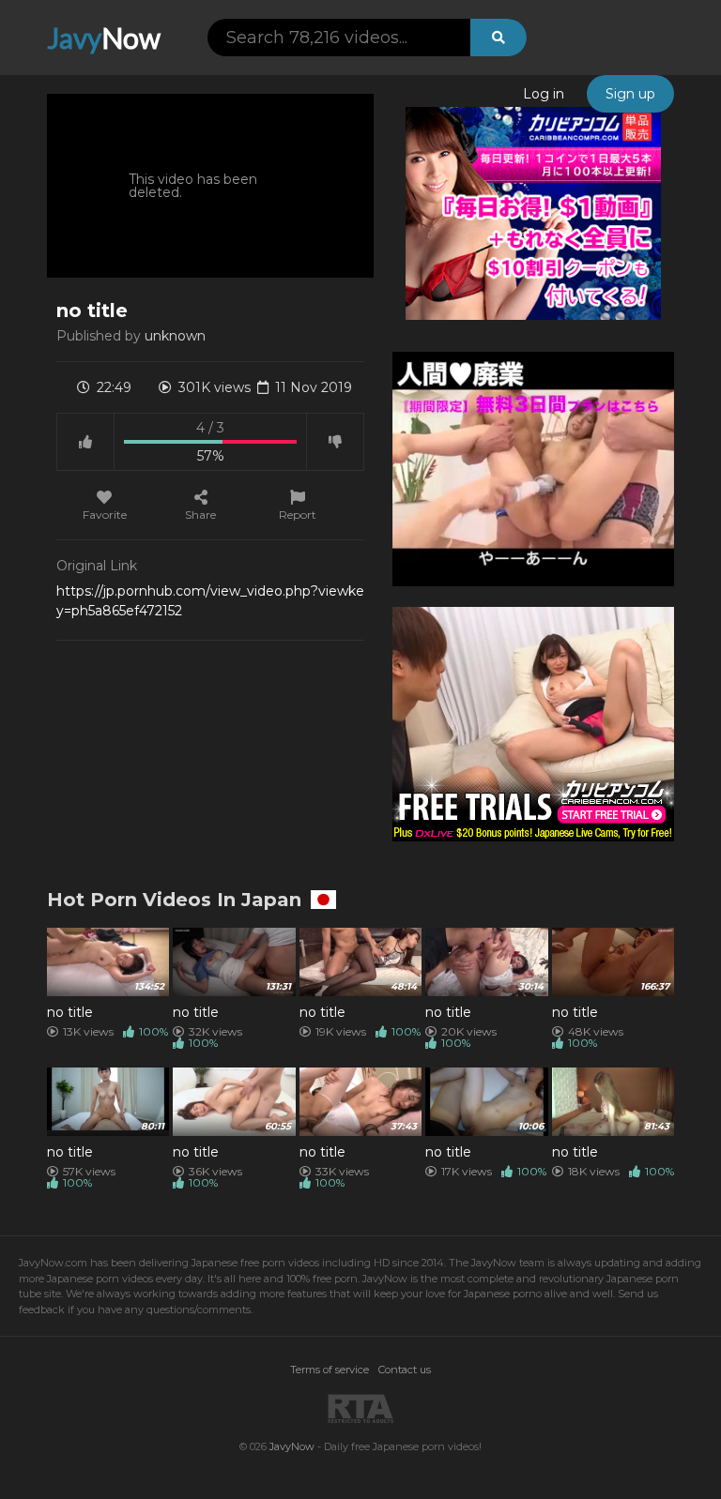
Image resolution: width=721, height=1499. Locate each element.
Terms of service (329, 1369)
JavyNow (291, 1446)
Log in (543, 93)
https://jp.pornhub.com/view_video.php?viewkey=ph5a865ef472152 (210, 601)
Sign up (630, 93)
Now (104, 37)
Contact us (404, 1369)
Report (297, 514)
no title (70, 1012)
